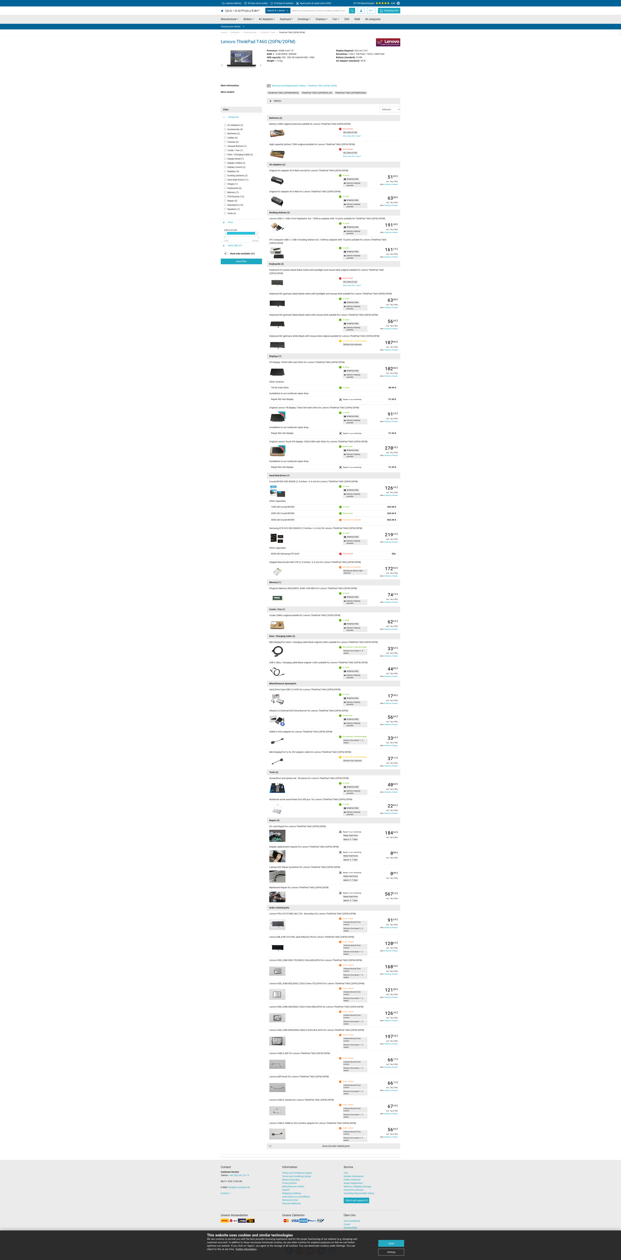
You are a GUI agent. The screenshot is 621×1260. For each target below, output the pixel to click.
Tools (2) (231, 213)
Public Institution (352, 1179)
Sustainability (350, 1227)
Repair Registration (353, 1183)
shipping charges (391, 184)
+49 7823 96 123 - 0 (239, 1175)
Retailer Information (354, 1176)
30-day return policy (257, 3)
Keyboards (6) (234, 188)
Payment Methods (291, 1203)
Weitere (277, 101)
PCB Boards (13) (235, 196)
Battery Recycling (291, 1179)
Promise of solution (284, 3)
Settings (391, 1252)
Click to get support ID (356, 1200)
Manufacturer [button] (228, 19)
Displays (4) (233, 171)
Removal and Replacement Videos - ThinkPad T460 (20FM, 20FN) (304, 85)
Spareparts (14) (235, 205)
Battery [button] (248, 19)
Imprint (285, 1190)
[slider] (225, 233)
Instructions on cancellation (296, 1196)
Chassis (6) (233, 142)
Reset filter (241, 261)
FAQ (346, 1173)
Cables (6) (232, 137)
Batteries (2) (233, 133)
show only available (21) (242, 253)
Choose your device (230, 26)
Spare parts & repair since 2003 (315, 3)
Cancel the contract (353, 1190)
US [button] (370, 10)
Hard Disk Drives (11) (237, 179)
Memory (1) (233, 192)
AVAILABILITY (235, 245)
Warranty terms (290, 1200)
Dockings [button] (303, 19)
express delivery (233, 3)
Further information (246, 1249)
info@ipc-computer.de (239, 1187)
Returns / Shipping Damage (357, 1186)
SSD (346, 19)
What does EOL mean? (352, 136)
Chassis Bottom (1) (237, 146)
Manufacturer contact (293, 1186)
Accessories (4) (235, 129)
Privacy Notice (289, 1183)
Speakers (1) (233, 209)
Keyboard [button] (285, 19)
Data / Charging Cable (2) (240, 154)
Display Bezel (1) (235, 158)
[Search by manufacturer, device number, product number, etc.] (352, 10)
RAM (357, 19)
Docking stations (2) (237, 175)
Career (347, 1224)
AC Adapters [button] (266, 19)
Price (230, 222)
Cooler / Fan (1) (235, 150)
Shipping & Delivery (291, 1193)
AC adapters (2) (235, 125)
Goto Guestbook (352, 1221)
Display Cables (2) (236, 163)
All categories (373, 19)
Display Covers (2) (236, 167)
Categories (233, 117)
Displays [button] (321, 19)
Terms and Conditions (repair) (297, 1173)
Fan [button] (335, 19)
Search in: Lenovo (276, 10)
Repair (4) (232, 200)
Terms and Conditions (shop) (296, 1176)
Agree (391, 1243)
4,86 (374, 3)
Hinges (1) (232, 184)
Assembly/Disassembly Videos (359, 1193)
